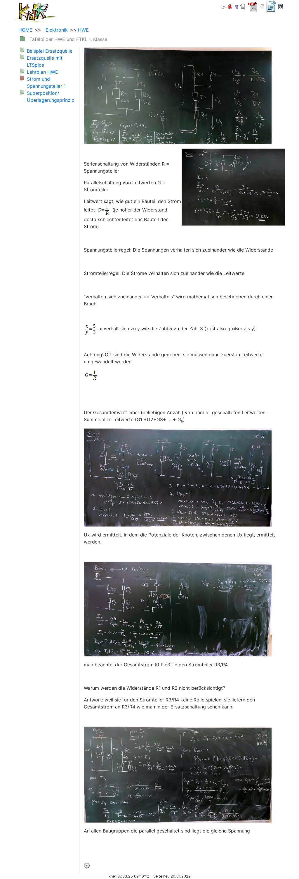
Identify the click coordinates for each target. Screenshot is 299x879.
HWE (83, 30)
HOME (25, 30)
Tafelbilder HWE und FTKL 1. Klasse (68, 39)
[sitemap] (223, 6)
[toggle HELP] (236, 7)
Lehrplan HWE (42, 72)
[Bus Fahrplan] (243, 6)
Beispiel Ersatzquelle (49, 51)
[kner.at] (35, 11)
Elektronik (55, 30)
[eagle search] (230, 6)
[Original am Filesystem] (280, 6)
